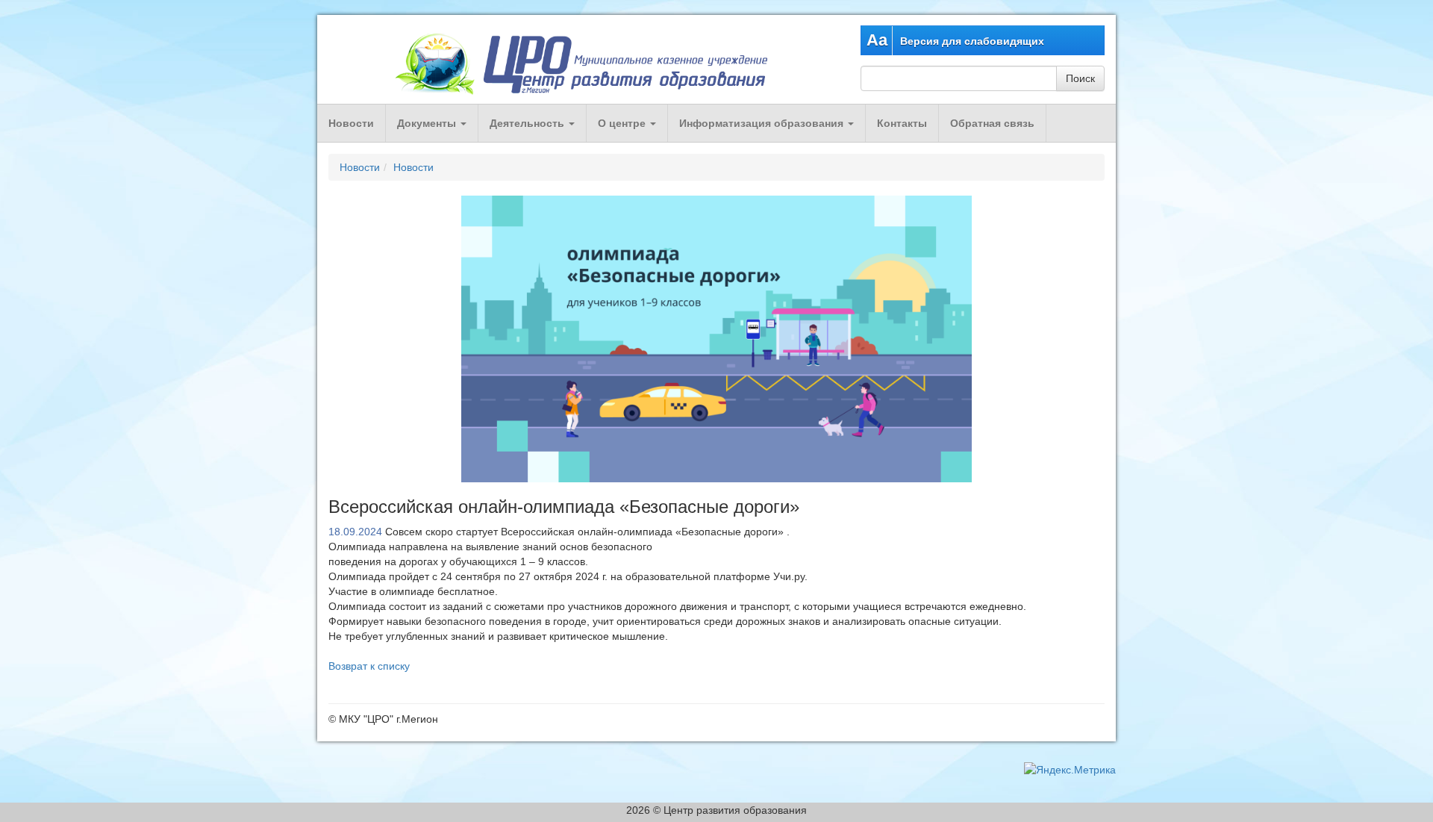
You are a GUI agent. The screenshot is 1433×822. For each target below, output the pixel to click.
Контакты (902, 123)
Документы (428, 123)
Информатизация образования (762, 123)
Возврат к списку (369, 666)
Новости (351, 123)
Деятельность (528, 123)
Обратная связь (992, 123)
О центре (623, 123)
